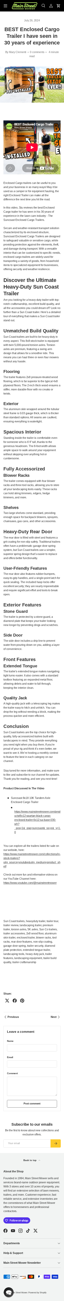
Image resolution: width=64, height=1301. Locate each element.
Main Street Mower (19, 1292)
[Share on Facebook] (14, 1000)
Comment (12, 1073)
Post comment (32, 1103)
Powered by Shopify (37, 1292)
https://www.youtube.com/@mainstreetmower (30, 882)
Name (10, 1041)
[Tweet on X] (7, 1000)
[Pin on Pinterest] (22, 1000)
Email (10, 1057)
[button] (58, 6)
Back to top (30, 1160)
